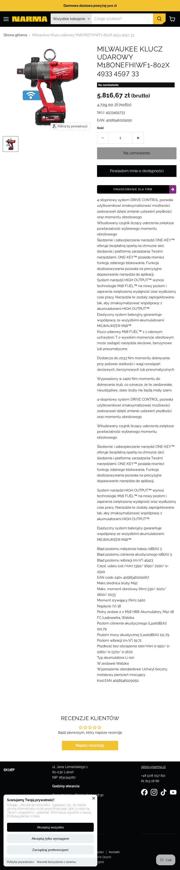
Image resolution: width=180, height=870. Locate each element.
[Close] (93, 798)
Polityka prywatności (20, 862)
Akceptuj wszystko (50, 827)
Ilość (100, 128)
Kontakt (114, 852)
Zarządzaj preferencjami (50, 850)
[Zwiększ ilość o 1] (138, 138)
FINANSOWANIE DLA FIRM (132, 189)
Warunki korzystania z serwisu (56, 862)
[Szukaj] (159, 18)
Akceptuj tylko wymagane (50, 838)
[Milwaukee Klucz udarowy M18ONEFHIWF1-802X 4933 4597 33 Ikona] (10, 144)
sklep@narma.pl (153, 767)
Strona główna (15, 35)
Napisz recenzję (90, 745)
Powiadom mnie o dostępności (137, 171)
